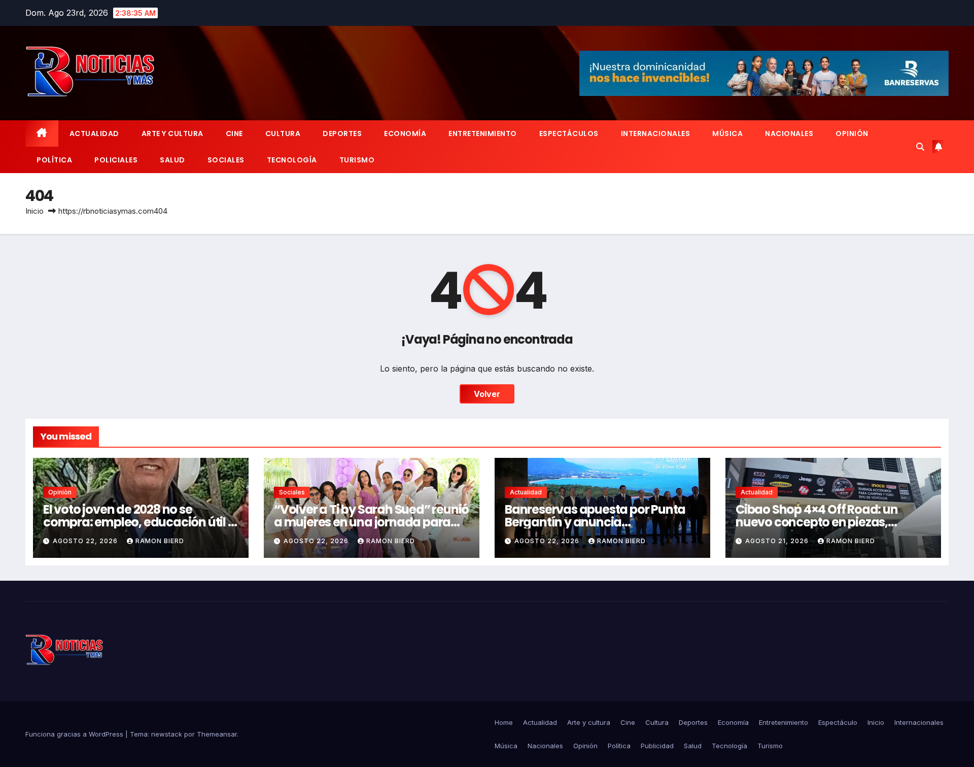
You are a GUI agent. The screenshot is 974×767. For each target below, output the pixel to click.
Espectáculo (837, 722)
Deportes (342, 133)
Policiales (115, 160)
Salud (172, 160)
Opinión (852, 133)
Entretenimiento (482, 133)
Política (54, 160)
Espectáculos (569, 133)
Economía (405, 133)
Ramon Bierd (159, 541)
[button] (920, 147)
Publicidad (657, 746)
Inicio (34, 211)
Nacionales (789, 133)
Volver (487, 394)
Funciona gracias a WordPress (75, 734)
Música (727, 133)
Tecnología (292, 160)
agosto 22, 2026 (86, 541)
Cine (234, 133)
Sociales (226, 160)
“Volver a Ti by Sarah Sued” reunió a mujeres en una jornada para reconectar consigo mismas (371, 522)
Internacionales (655, 133)
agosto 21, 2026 (778, 541)
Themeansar (217, 734)
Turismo (357, 160)
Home (504, 722)
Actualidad (94, 133)
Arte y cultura (172, 133)
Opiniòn (60, 492)
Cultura (283, 133)
